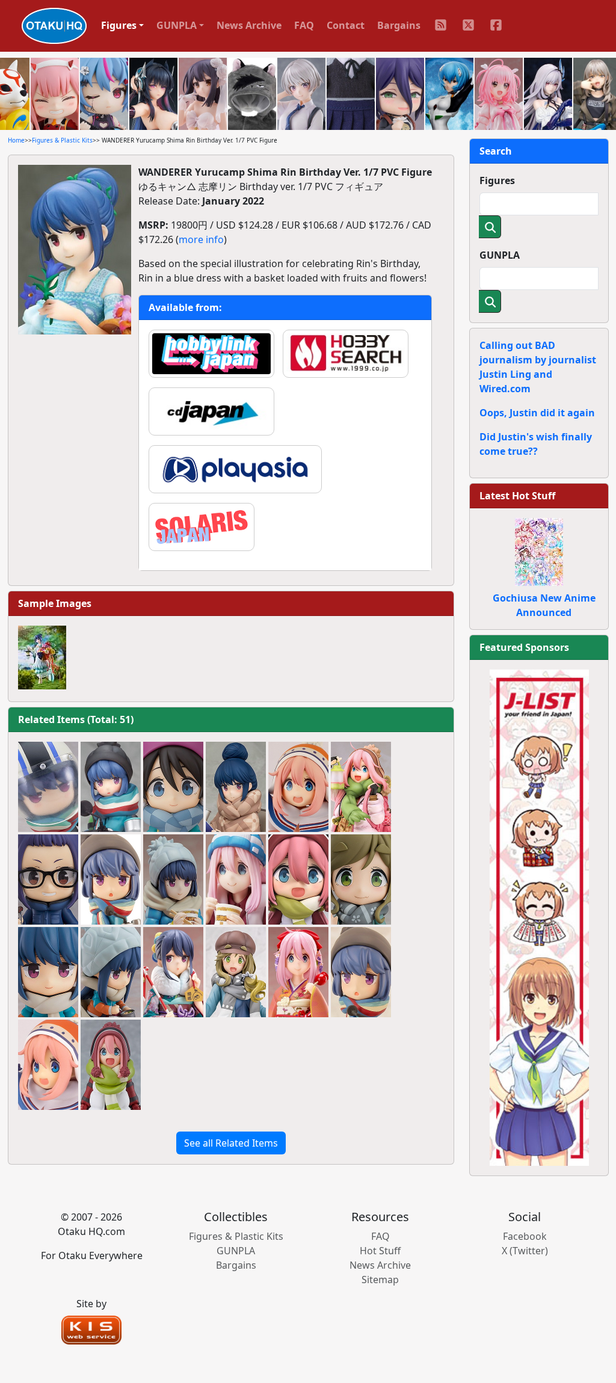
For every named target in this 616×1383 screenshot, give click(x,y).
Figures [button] (119, 25)
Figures (497, 180)
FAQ (304, 25)
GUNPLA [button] (176, 25)
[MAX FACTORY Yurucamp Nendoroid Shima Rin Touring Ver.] (48, 786)
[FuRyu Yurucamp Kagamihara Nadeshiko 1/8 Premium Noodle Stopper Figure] (236, 879)
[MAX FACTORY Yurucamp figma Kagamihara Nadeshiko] (111, 1064)
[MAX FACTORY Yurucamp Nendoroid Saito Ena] (173, 786)
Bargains (398, 25)
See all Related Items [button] (231, 1143)
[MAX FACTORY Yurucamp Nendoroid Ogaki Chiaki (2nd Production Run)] (48, 879)
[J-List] (539, 916)
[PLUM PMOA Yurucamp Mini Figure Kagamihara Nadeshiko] (298, 786)
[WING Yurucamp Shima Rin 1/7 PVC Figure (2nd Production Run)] (236, 786)
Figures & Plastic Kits (62, 140)
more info (201, 239)
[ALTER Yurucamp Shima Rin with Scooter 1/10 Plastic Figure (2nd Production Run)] (111, 786)
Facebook (525, 1236)
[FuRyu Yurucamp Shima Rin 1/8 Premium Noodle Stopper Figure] (173, 879)
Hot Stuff (380, 1250)
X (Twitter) (525, 1250)
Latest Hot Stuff (517, 495)
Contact (346, 25)
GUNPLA (499, 255)
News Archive (249, 25)
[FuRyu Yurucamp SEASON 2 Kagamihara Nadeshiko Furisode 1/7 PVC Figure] (298, 972)
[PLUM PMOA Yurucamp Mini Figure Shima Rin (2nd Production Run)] (111, 879)
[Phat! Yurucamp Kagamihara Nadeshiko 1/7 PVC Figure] (361, 786)
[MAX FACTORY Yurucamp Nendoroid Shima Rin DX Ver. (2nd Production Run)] (111, 972)
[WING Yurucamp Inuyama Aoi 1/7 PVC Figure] (236, 972)
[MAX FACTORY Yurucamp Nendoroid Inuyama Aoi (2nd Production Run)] (361, 879)
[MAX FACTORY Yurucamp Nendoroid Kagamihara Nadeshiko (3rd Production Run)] (298, 879)
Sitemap (380, 1279)
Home (16, 140)
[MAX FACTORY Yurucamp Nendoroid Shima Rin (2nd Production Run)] (48, 972)
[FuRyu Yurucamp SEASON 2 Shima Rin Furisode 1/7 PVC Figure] (173, 972)
